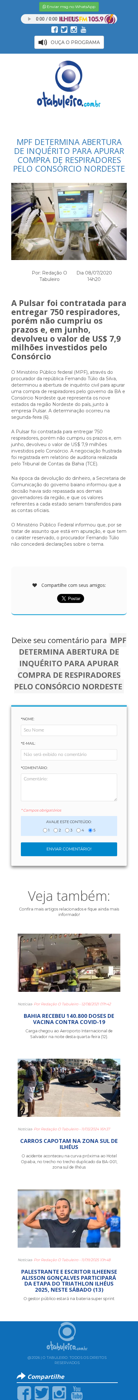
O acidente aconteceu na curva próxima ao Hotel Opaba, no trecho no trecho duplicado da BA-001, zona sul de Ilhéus (69, 1161)
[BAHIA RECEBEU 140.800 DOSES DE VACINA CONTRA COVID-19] (69, 965)
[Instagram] (59, 1393)
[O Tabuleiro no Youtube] (83, 29)
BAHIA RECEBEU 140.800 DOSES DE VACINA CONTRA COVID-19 (69, 1018)
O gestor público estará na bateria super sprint (69, 1298)
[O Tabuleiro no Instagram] (74, 29)
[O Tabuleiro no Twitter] (64, 29)
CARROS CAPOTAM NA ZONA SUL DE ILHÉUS (69, 1143)
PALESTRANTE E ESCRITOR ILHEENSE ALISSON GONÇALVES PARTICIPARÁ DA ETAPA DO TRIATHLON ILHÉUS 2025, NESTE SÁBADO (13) (69, 1280)
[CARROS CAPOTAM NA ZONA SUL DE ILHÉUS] (69, 1090)
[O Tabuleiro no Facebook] (54, 29)
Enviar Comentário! (69, 849)
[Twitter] (41, 1393)
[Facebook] (24, 1393)
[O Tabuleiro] (69, 84)
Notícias (25, 1004)
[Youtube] (77, 1393)
